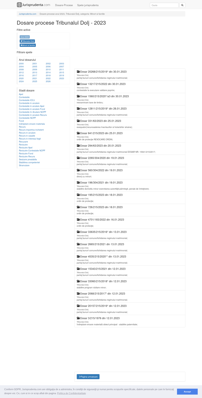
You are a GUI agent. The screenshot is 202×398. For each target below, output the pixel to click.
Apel (21, 94)
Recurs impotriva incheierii (31, 129)
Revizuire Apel (25, 147)
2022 (48, 78)
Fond (21, 120)
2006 (48, 66)
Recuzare (23, 141)
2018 (48, 75)
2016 (21, 75)
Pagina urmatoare (89, 376)
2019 (61, 75)
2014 (48, 72)
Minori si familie (28, 45)
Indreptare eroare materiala (32, 123)
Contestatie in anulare (29, 103)
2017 (34, 75)
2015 (61, 72)
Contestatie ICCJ (27, 100)
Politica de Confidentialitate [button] (71, 393)
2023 (61, 78)
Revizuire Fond (26, 153)
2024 (21, 81)
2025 (34, 81)
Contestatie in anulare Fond (32, 108)
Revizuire (23, 144)
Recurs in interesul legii (30, 138)
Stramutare (24, 165)
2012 (21, 72)
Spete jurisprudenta (87, 5)
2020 (21, 78)
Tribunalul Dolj (28, 41)
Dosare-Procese (64, 5)
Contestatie (24, 97)
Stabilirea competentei (29, 162)
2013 (34, 72)
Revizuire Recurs (27, 156)
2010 (48, 69)
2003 (61, 63)
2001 (34, 63)
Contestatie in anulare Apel (31, 106)
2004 (21, 66)
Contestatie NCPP (27, 117)
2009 (34, 69)
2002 (48, 63)
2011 (61, 69)
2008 (21, 69)
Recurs (22, 126)
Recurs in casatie (27, 135)
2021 (34, 78)
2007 (61, 66)
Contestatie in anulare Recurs (33, 114)
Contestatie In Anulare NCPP (32, 111)
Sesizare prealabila (28, 159)
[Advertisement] (39, 214)
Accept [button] (187, 391)
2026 (48, 81)
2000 (21, 63)
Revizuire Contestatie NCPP (32, 150)
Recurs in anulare (27, 132)
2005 (34, 66)
